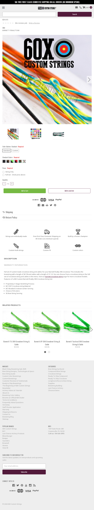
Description (10, 258)
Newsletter (6, 388)
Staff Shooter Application (11, 407)
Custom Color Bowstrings (11, 376)
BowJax (5, 438)
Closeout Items (53, 390)
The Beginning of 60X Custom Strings (16, 386)
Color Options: (13, 146)
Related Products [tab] (11, 305)
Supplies (51, 383)
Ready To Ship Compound (57, 376)
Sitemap (5, 419)
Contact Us (6, 414)
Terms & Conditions (9, 400)
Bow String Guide (8, 374)
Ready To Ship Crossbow (57, 378)
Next (89, 79)
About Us (5, 393)
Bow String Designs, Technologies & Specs (18, 371)
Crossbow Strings (54, 374)
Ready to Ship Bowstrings (11, 383)
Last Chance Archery (55, 388)
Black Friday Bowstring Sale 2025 (14, 369)
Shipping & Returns (9, 412)
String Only (9, 172)
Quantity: (5, 180)
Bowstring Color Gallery (11, 395)
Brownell (5, 443)
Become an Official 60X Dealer (13, 398)
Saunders (6, 441)
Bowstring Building (55, 386)
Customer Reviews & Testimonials (15, 381)
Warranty (5, 409)
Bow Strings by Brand (56, 369)
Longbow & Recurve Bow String (59, 381)
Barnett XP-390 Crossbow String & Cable (47, 343)
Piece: (7, 168)
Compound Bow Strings (57, 371)
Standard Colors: (10, 157)
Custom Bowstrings (9, 378)
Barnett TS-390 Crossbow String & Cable (16, 343)
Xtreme (5, 445)
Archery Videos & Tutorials (12, 390)
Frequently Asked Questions (13, 402)
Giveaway (6, 405)
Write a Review (34, 23)
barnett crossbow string (54, 276)
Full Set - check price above (15, 175)
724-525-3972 (59, 433)
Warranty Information (16, 265)
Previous (4, 79)
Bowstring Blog (8, 417)
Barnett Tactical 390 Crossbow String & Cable (77, 343)
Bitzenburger (7, 436)
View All (5, 448)
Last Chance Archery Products (13, 433)
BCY (3, 431)
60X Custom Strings (9, 429)
